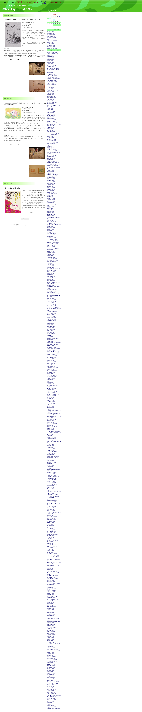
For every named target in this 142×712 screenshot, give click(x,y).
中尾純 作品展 (50, 170)
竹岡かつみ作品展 (51, 179)
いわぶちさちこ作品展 (52, 77)
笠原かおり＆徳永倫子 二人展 (54, 416)
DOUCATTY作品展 (51, 245)
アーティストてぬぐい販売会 (53, 583)
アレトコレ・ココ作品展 (52, 142)
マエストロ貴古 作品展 (52, 243)
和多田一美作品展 (51, 363)
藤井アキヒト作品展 (51, 519)
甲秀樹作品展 (50, 662)
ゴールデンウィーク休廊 (52, 596)
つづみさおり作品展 (51, 606)
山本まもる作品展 (51, 392)
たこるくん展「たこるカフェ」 (54, 683)
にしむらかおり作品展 (52, 176)
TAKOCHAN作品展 (51, 111)
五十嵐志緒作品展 (51, 34)
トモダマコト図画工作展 (52, 367)
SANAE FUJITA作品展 (52, 40)
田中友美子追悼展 (51, 533)
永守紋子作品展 (50, 550)
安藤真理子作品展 (51, 121)
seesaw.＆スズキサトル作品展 (53, 651)
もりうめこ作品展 (51, 354)
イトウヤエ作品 (50, 507)
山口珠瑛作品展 (50, 406)
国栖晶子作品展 (50, 639)
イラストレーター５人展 (52, 53)
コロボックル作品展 (51, 233)
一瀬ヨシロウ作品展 (51, 478)
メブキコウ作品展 (51, 46)
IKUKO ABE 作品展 (51, 463)
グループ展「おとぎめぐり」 (53, 375)
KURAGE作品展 (50, 450)
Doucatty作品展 (50, 100)
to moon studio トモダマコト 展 (53, 621)
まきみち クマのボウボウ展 (53, 456)
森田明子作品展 (50, 594)
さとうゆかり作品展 (51, 388)
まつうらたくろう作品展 (52, 260)
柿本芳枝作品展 (50, 615)
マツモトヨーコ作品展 (52, 571)
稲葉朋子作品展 (50, 499)
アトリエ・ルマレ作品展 (52, 575)
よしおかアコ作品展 (51, 437)
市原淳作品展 (50, 72)
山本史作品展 (50, 605)
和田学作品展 (50, 130)
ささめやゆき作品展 (51, 395)
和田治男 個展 (50, 384)
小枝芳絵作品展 (50, 653)
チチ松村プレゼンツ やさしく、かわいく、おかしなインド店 (54, 644)
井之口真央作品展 (51, 381)
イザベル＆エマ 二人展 (52, 90)
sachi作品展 (49, 230)
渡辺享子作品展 (50, 686)
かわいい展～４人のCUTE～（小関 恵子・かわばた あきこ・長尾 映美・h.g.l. (53, 496)
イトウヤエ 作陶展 (51, 361)
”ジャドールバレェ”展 (52, 305)
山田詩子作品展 (50, 676)
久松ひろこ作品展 (51, 592)
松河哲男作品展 (50, 212)
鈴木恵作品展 (50, 541)
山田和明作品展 (50, 400)
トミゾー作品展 (50, 302)
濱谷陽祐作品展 (50, 59)
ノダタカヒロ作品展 (51, 299)
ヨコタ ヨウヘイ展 (51, 481)
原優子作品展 (50, 671)
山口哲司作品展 (50, 43)
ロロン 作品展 (50, 422)
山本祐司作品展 (50, 609)
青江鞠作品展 (50, 42)
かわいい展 (49, 435)
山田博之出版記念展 (51, 438)
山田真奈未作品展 (51, 401)
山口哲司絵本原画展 (51, 347)
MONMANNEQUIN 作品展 (53, 599)
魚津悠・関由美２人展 (52, 52)
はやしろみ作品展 (51, 624)
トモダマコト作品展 (51, 120)
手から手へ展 (50, 687)
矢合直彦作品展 (50, 180)
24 (53, 23)
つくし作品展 (50, 528)
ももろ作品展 (50, 195)
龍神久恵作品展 (50, 112)
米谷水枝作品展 (50, 493)
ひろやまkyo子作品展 (51, 261)
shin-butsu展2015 (50, 611)
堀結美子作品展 (50, 229)
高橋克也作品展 (50, 454)
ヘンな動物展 (50, 549)
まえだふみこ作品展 (51, 707)
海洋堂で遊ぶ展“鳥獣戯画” (53, 534)
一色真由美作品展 (51, 74)
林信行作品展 (50, 569)
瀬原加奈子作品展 (51, 158)
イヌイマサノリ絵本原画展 (53, 555)
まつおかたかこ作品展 (52, 546)
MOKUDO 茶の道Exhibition (53, 558)
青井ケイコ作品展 (51, 692)
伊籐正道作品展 (50, 99)
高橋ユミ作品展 (50, 192)
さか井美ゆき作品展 (51, 37)
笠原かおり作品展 (51, 183)
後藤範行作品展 (50, 92)
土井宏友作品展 (50, 93)
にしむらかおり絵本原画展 (53, 556)
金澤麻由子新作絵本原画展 (53, 338)
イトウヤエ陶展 (50, 264)
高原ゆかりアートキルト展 (53, 351)
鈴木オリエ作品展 (51, 527)
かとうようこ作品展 (51, 319)
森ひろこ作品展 (50, 684)
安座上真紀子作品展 (51, 97)
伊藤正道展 (49, 702)
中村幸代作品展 (50, 83)
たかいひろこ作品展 (51, 313)
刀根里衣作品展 (50, 637)
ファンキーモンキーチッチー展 (54, 491)
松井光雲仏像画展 (51, 199)
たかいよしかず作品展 (52, 311)
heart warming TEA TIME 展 (52, 240)
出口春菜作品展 (50, 608)
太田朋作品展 (50, 646)
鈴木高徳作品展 (50, 584)
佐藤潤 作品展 (50, 428)
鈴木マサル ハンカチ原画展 (53, 682)
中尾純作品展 (50, 63)
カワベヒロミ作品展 (51, 475)
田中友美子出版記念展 (52, 102)
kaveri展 (48, 39)
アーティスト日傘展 (51, 590)
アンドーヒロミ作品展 (52, 484)
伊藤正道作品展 (50, 202)
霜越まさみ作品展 (51, 36)
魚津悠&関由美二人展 (51, 146)
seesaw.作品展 (50, 547)
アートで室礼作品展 (51, 699)
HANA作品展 (50, 568)
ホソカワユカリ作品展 (52, 661)
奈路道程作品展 (50, 66)
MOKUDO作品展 (50, 630)
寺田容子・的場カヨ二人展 (53, 394)
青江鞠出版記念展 (51, 214)
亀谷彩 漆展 (50, 128)
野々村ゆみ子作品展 (51, 139)
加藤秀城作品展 (50, 33)
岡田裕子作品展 (50, 465)
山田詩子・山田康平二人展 (53, 476)
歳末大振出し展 (50, 415)
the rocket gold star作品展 (52, 451)
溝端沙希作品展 (50, 62)
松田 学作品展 (50, 398)
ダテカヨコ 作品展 (51, 419)
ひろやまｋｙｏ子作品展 (52, 540)
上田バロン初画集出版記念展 (53, 413)
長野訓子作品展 (50, 56)
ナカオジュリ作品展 (51, 84)
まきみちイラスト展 (51, 221)
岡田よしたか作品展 (51, 65)
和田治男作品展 (50, 190)
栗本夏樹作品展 (50, 31)
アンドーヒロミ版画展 (52, 193)
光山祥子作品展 (50, 525)
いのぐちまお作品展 (51, 80)
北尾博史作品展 (50, 207)
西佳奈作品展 (50, 379)
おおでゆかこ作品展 (51, 304)
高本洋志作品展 (50, 118)
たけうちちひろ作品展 (52, 75)
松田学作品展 (50, 220)
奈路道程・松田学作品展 (52, 174)
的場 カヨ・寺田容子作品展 (53, 162)
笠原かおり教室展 (51, 518)
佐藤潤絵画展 (50, 274)
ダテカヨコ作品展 (51, 45)
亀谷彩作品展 (50, 55)
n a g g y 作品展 (50, 404)
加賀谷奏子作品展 (51, 597)
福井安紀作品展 (50, 623)
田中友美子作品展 (51, 634)
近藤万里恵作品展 (51, 677)
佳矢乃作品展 (50, 339)
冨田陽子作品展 (50, 407)
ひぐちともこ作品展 (51, 263)
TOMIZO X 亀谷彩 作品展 (53, 242)
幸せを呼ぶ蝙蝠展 (51, 378)
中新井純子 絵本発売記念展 (53, 78)
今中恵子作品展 (50, 668)
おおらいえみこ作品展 (52, 48)
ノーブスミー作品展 (51, 502)
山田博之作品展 (50, 487)
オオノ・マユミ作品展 (52, 356)
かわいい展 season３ (51, 364)
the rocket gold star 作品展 (52, 277)
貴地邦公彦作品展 (51, 704)
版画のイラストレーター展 (53, 294)
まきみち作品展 (50, 58)
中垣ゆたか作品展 (51, 246)
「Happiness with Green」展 (53, 289)
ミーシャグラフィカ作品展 (53, 248)
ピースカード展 (50, 679)
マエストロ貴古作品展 (52, 81)
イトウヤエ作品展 (51, 403)
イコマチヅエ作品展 (51, 301)
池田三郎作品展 (50, 94)
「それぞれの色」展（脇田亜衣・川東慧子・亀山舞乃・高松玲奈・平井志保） (54, 433)
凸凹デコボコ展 (50, 701)
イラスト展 (49, 210)
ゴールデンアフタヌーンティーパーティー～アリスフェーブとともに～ (54, 618)
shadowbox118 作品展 (51, 693)
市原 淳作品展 (50, 322)
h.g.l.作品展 (49, 538)
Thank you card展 (50, 633)
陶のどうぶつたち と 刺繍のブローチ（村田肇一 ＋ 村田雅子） (53, 70)
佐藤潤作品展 (50, 61)
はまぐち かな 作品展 (52, 426)
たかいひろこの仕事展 (52, 553)
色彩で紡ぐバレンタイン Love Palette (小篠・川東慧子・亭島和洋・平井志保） (54, 124)
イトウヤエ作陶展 (51, 316)
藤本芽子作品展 (50, 535)
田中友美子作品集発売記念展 (53, 269)
